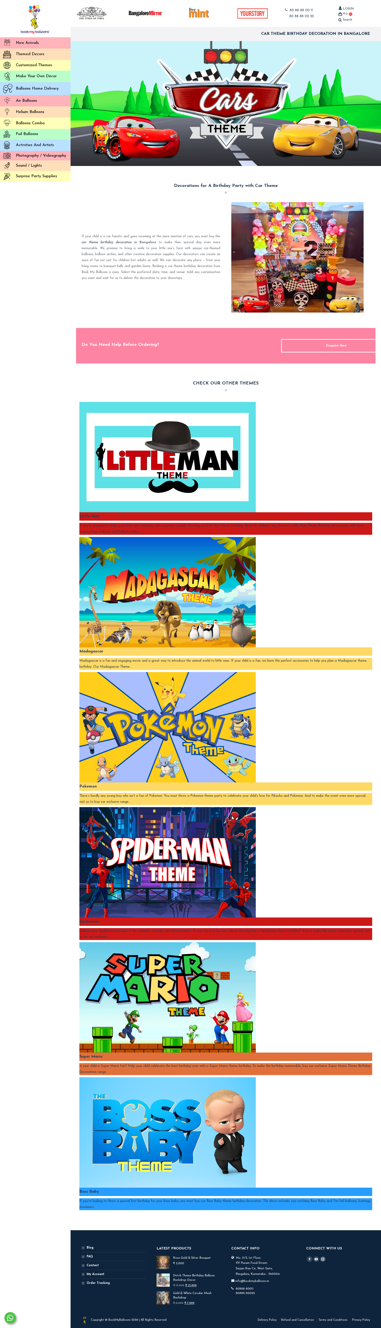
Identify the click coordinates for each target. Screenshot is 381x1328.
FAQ (90, 1256)
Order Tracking (98, 1283)
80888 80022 (245, 1293)
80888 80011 (245, 1288)
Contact (93, 1265)
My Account (95, 1274)
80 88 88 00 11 (301, 10)
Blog (90, 1247)
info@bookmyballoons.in (252, 1281)
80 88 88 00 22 (301, 16)
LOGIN (348, 8)
